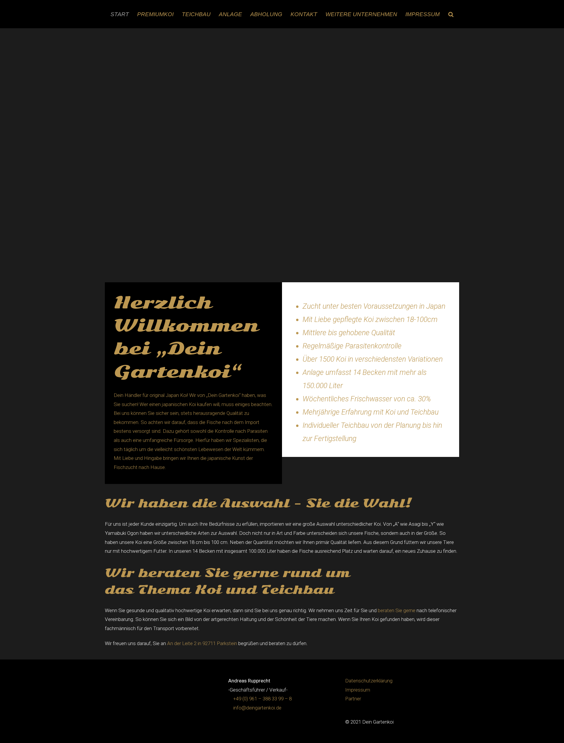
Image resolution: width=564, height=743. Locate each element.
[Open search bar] (451, 14)
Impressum (357, 690)
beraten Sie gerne (396, 610)
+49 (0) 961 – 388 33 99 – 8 (262, 699)
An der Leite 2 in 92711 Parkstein (202, 643)
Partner (353, 699)
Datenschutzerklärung (368, 681)
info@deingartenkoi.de (257, 708)
